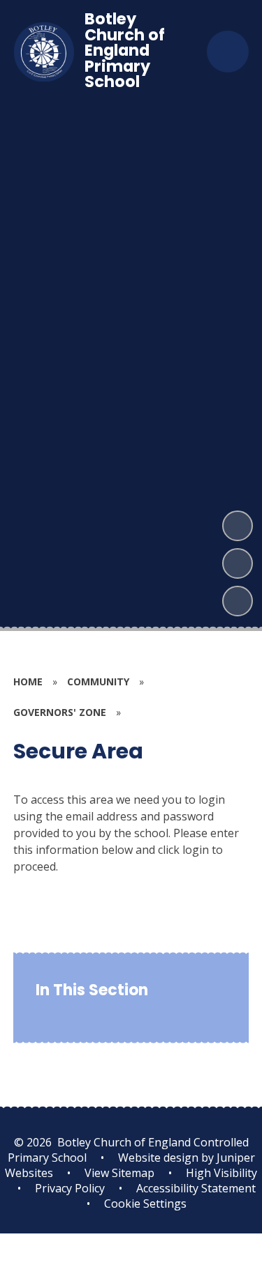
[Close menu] (228, 51)
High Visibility (221, 1173)
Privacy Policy (70, 1188)
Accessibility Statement (196, 1188)
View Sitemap (119, 1173)
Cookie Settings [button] (145, 1203)
